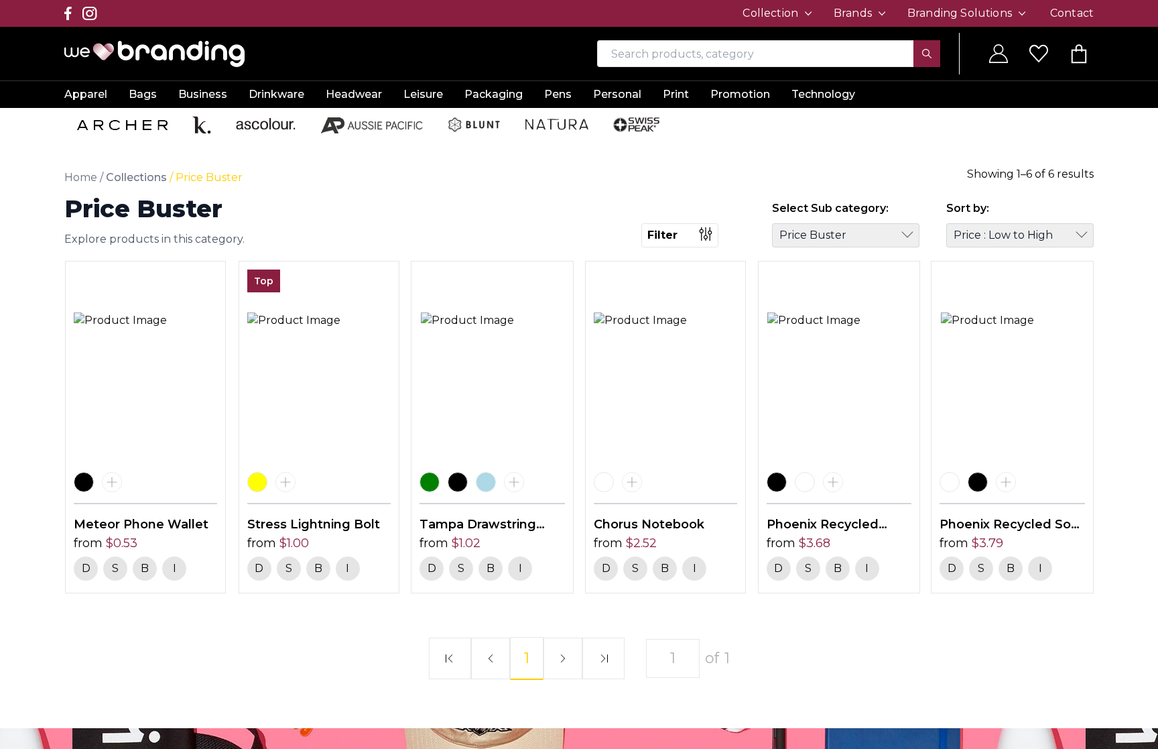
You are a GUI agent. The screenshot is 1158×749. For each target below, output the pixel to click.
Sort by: (967, 208)
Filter (662, 235)
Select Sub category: (830, 208)
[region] (579, 374)
